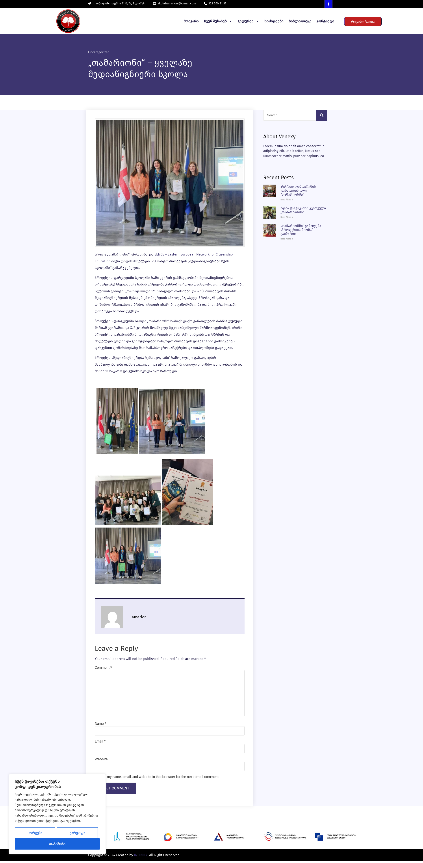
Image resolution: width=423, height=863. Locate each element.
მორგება (35, 833)
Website (101, 759)
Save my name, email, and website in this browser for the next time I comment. (158, 777)
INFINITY (140, 855)
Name (100, 724)
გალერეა (245, 21)
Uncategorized (98, 52)
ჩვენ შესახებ (215, 21)
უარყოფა (77, 833)
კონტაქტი (325, 21)
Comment (103, 667)
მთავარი (191, 21)
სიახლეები (274, 21)
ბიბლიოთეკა (300, 21)
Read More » (286, 199)
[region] (57, 814)
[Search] (321, 115)
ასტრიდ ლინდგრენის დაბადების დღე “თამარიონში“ (298, 190)
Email (100, 741)
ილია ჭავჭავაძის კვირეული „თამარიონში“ (303, 210)
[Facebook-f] (328, 4)
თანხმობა (57, 844)
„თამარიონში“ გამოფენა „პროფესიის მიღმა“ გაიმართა (300, 230)
